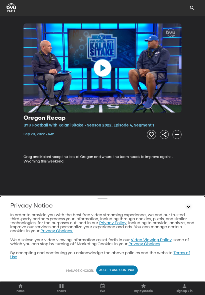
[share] (164, 134)
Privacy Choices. (56, 231)
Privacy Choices (144, 244)
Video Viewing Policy (151, 240)
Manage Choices (80, 271)
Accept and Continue (117, 270)
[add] (177, 134)
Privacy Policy (112, 223)
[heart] (151, 134)
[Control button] (188, 207)
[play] (103, 68)
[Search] (192, 8)
